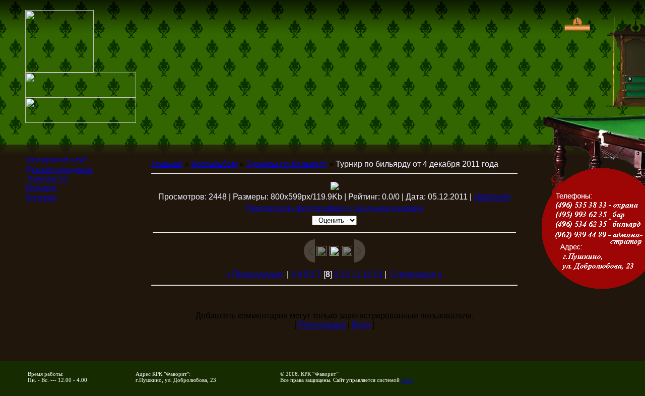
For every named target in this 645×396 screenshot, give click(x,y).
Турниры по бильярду (47, 183)
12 (366, 274)
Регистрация (322, 324)
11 (356, 274)
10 (345, 274)
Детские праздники (59, 169)
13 (377, 274)
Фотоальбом (214, 164)
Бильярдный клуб (56, 159)
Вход (361, 324)
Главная (166, 164)
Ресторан (41, 197)
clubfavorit (492, 196)
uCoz (407, 380)
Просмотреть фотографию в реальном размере (334, 208)
